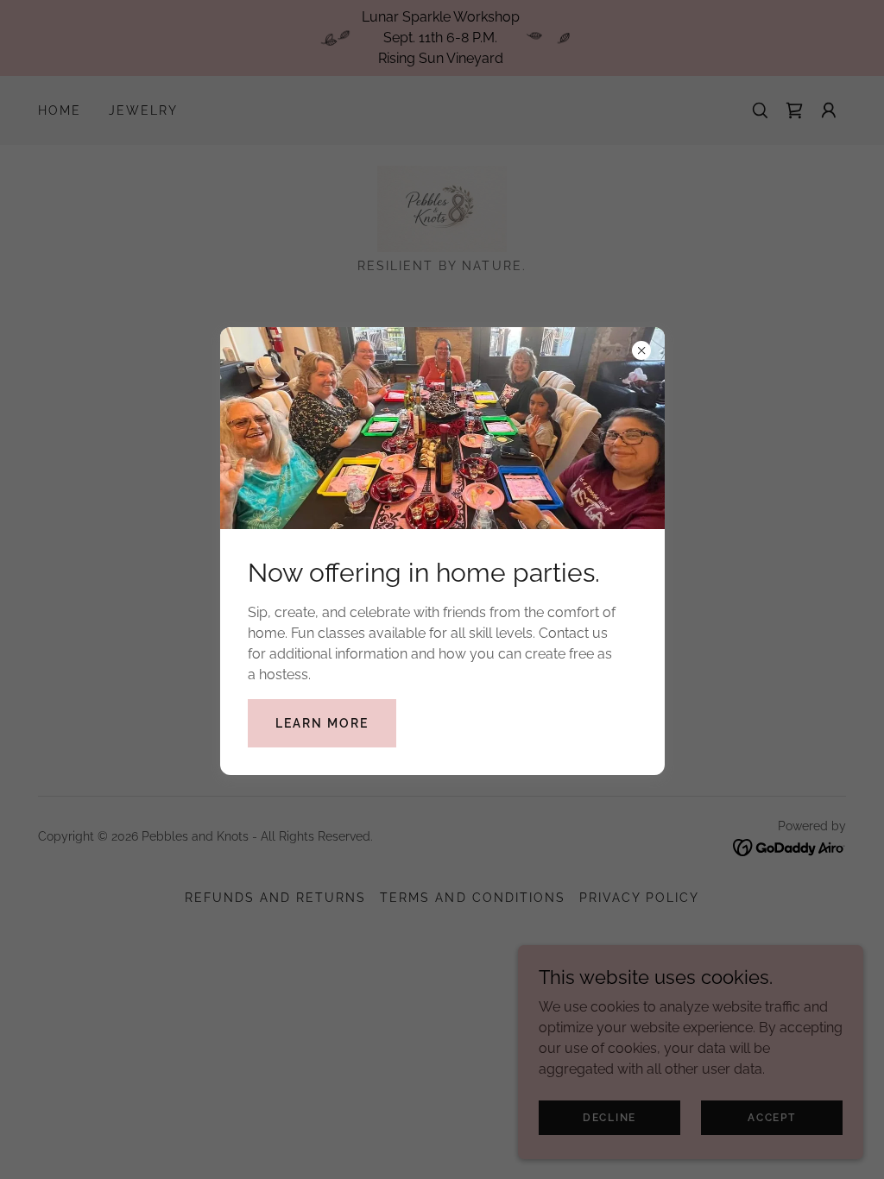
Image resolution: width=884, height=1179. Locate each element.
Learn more (322, 723)
